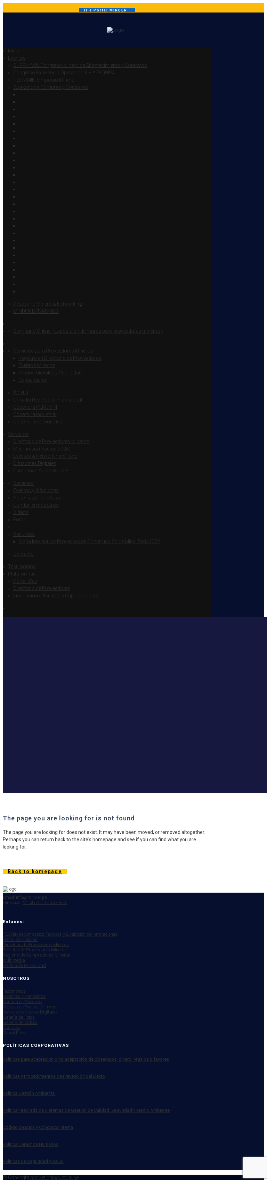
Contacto (11, 1027)
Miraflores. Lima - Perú (45, 902)
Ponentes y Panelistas (24, 996)
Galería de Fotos (19, 1017)
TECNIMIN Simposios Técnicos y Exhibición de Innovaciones (60, 934)
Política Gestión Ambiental (29, 1093)
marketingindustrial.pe (54, 1177)
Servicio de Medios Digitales (30, 1012)
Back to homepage (35, 871)
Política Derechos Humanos (30, 1144)
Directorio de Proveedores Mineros (36, 944)
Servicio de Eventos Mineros (29, 1006)
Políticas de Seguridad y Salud (33, 1161)
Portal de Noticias (20, 939)
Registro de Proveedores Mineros (35, 949)
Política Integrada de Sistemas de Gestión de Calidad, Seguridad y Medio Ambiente (86, 1110)
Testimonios (14, 991)
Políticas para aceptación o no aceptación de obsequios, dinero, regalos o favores (86, 1059)
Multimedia (14, 960)
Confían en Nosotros (22, 1001)
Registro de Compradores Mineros (36, 955)
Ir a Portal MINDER (105, 10)
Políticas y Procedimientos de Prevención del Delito (54, 1076)
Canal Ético (14, 1032)
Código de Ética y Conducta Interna (38, 1127)
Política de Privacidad (24, 965)
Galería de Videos (20, 1022)
